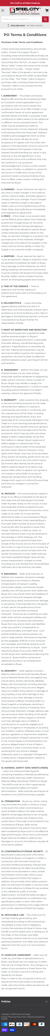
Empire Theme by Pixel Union (13, 1017)
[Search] (45, 19)
